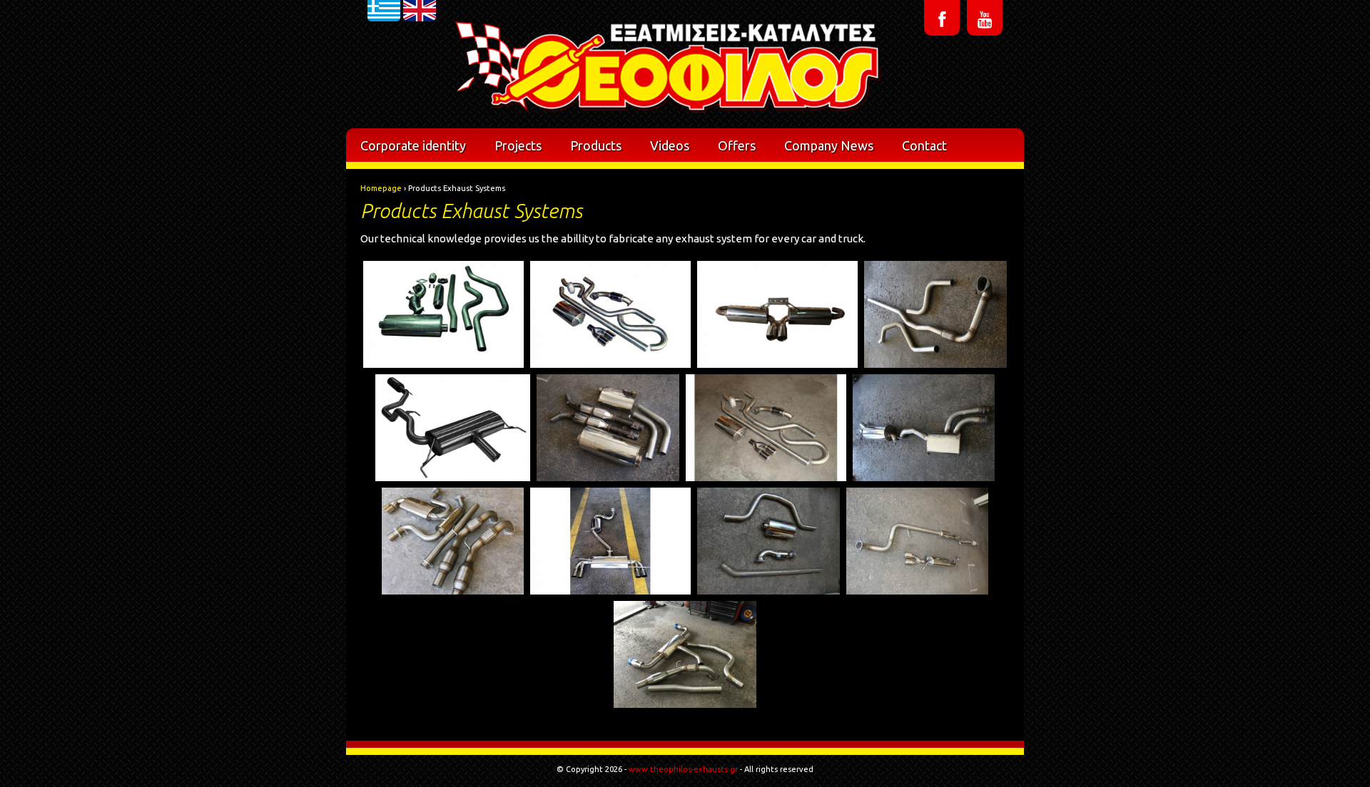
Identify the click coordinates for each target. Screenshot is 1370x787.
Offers (737, 145)
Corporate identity (413, 145)
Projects (518, 145)
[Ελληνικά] (383, 38)
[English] (419, 38)
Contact (924, 145)
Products (595, 145)
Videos (669, 145)
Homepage (381, 188)
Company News (828, 145)
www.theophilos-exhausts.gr (683, 769)
